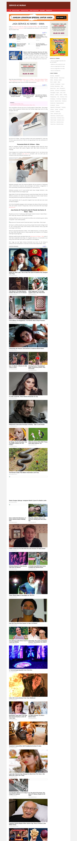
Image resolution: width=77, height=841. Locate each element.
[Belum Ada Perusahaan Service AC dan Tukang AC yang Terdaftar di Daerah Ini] (15, 55)
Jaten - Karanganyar (61, 88)
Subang (56, 109)
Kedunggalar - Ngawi (54, 92)
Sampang (63, 107)
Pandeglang (52, 98)
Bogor (59, 82)
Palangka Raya (53, 96)
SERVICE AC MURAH (17, 5)
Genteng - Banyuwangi (55, 86)
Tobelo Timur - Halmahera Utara (56, 122)
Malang (56, 94)
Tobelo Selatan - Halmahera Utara (57, 117)
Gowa (62, 86)
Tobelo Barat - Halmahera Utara (56, 115)
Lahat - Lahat (62, 92)
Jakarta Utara (53, 88)
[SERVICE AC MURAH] (10, 10)
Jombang (52, 90)
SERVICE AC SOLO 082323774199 (58, 64)
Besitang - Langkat (58, 79)
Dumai (63, 84)
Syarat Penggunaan (34, 10)
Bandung (52, 75)
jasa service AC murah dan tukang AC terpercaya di (26, 26)
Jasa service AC (25, 153)
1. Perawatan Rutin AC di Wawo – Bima (16, 103)
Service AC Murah (15, 10)
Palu (58, 96)
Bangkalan (57, 75)
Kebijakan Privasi (24, 10)
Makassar (52, 94)
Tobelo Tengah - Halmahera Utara (57, 120)
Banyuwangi (61, 77)
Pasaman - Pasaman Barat (55, 101)
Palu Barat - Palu (63, 96)
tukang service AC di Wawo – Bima (29, 79)
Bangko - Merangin (54, 77)
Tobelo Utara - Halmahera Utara (56, 124)
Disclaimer (42, 10)
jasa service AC (12, 207)
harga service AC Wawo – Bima (19, 80)
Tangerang (58, 111)
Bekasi (51, 79)
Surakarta (52, 111)
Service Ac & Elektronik (55, 70)
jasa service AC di (37, 236)
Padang (65, 94)
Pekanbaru (64, 101)
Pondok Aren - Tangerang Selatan (57, 103)
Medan (61, 94)
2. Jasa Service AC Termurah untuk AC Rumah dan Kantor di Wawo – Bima (22, 105)
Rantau (57, 105)
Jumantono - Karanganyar (60, 90)
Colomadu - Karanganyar (55, 84)
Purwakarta (52, 105)
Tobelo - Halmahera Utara (55, 113)
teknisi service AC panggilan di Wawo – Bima (37, 80)
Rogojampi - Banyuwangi (55, 107)
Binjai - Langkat (53, 82)
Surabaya (61, 109)
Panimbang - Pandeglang (61, 98)
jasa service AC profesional (18, 28)
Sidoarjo (52, 109)
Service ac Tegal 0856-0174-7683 (58, 66)
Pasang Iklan (49, 10)
